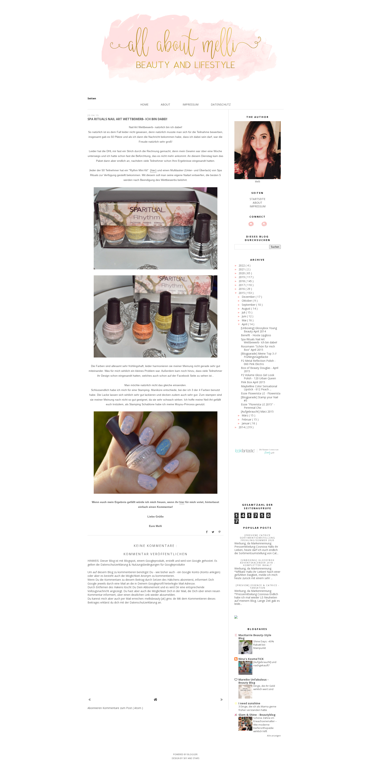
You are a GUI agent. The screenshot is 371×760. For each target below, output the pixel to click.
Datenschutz (221, 104)
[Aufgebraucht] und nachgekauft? (264, 663)
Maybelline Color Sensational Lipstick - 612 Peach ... (259, 387)
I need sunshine (249, 703)
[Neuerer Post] (90, 699)
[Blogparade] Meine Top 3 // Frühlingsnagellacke (259, 355)
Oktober (247, 300)
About (165, 104)
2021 (242, 269)
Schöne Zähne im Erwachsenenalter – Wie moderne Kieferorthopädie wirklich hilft (265, 724)
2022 (242, 265)
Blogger (192, 754)
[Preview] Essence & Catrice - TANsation (257, 586)
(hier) (153, 170)
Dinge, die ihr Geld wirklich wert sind (264, 687)
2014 (242, 427)
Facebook (257, 224)
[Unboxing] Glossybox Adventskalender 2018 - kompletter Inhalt (257, 563)
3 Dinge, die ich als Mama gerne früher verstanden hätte (257, 708)
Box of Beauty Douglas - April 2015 (259, 369)
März (245, 415)
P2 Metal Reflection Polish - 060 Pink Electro (258, 362)
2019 (242, 277)
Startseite (257, 199)
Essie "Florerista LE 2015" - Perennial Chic (258, 406)
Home (144, 104)
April (245, 324)
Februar (247, 419)
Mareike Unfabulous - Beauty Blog (253, 681)
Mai (244, 320)
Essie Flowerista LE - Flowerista (260, 393)
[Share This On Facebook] (207, 532)
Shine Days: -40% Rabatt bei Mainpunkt (263, 645)
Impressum (190, 104)
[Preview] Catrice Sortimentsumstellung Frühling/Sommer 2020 (257, 538)
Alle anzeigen (274, 735)
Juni (244, 316)
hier (181, 502)
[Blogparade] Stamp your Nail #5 (259, 398)
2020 (242, 273)
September (249, 304)
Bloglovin (251, 224)
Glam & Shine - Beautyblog (257, 715)
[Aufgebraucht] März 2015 (257, 411)
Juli (244, 312)
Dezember (249, 297)
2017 (242, 285)
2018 (242, 281)
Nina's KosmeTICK (251, 659)
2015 (242, 293)
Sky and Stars (191, 758)
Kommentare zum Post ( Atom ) (123, 708)
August (246, 308)
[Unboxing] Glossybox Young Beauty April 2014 (259, 329)
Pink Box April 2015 (253, 382)
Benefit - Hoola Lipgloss (256, 335)
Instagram (264, 224)
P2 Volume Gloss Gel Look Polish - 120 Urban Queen (258, 376)
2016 (242, 289)
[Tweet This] (213, 532)
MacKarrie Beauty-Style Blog (254, 636)
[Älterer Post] (222, 699)
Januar (246, 423)
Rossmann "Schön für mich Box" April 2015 (258, 348)
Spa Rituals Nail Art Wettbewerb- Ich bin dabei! (259, 340)
